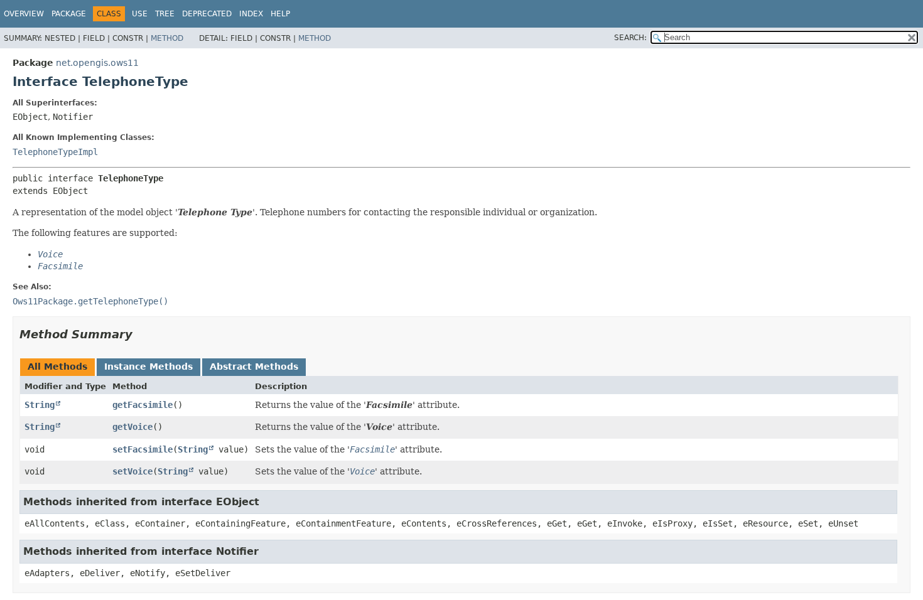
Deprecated (207, 13)
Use (140, 13)
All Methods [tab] (57, 367)
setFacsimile (142, 449)
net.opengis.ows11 (97, 63)
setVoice (132, 471)
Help (280, 13)
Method (167, 38)
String (39, 405)
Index (251, 13)
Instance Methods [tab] (148, 367)
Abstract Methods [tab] (254, 367)
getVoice (132, 427)
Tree (165, 13)
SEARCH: (630, 37)
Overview (24, 13)
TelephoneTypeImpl (55, 152)
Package (68, 13)
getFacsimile (142, 405)
